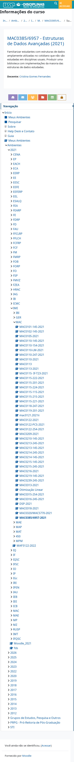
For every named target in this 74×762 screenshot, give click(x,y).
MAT (19, 532)
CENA (16, 154)
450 (18, 536)
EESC (16, 182)
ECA (15, 168)
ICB (15, 606)
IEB (15, 597)
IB (14, 299)
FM (15, 252)
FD (15, 224)
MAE (19, 522)
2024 (13, 662)
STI (12, 727)
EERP (16, 173)
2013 (13, 708)
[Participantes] (33, 97)
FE (14, 215)
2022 (13, 671)
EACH (16, 164)
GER (18, 317)
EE (14, 178)
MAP (19, 527)
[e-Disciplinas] (27, 4)
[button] (56, 5)
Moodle (26, 755)
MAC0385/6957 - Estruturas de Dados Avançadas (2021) (35, 41)
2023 (13, 667)
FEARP (17, 210)
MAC (39, 20)
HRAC (16, 289)
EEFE (16, 187)
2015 (13, 699)
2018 (13, 685)
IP (14, 573)
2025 (13, 657)
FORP (16, 266)
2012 (13, 713)
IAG (15, 294)
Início (5, 20)
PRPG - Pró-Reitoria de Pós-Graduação (35, 722)
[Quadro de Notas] (52, 97)
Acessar (65, 6)
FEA (15, 206)
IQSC (16, 559)
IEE (15, 601)
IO (14, 569)
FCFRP (17, 243)
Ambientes (15, 20)
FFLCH (17, 238)
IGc (15, 578)
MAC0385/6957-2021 (53, 20)
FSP (15, 275)
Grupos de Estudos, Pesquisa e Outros (35, 718)
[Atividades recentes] (42, 97)
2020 (13, 676)
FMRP (16, 257)
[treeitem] (37, 420)
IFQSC (17, 639)
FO (15, 271)
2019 (13, 681)
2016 (13, 694)
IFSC (16, 564)
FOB (15, 261)
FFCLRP (17, 234)
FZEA (16, 285)
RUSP (16, 629)
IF (14, 555)
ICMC (16, 303)
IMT (15, 634)
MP (15, 620)
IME (32, 20)
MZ (15, 625)
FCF (15, 248)
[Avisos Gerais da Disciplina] (22, 97)
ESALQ (17, 201)
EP (14, 159)
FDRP (16, 220)
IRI (15, 583)
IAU (15, 592)
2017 (13, 690)
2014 (13, 704)
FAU (15, 229)
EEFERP (18, 192)
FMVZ (16, 280)
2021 (25, 20)
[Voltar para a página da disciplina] (13, 97)
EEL (15, 196)
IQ (14, 550)
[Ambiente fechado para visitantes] (61, 97)
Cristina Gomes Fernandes (35, 76)
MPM (19, 541)
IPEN (16, 587)
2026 (13, 653)
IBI (17, 313)
